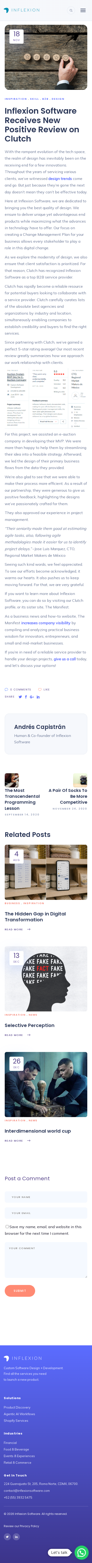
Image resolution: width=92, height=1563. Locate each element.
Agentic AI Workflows (19, 1414)
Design (58, 99)
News (33, 1015)
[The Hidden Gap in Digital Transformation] (46, 872)
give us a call (65, 659)
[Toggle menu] (83, 10)
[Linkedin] (16, 1536)
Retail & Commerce (17, 1462)
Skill (34, 99)
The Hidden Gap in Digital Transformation (35, 916)
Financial (10, 1443)
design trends (60, 178)
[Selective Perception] (46, 978)
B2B (45, 99)
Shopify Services (16, 1420)
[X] (7, 1536)
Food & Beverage (16, 1449)
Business (12, 903)
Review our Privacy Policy (21, 1526)
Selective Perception (29, 1025)
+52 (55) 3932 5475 (18, 1497)
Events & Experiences (19, 1456)
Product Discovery (17, 1407)
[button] (82, 1553)
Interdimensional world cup (38, 1131)
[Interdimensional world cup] (46, 1084)
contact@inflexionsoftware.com (27, 1490)
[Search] (71, 10)
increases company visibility (46, 622)
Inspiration (16, 99)
